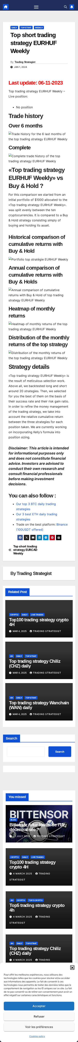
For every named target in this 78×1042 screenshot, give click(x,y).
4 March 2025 (23, 873)
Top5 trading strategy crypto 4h (36, 908)
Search (11, 738)
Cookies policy (37, 1036)
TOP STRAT (26, 27)
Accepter (39, 1006)
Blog (13, 820)
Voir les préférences (39, 1027)
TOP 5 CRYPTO (36, 900)
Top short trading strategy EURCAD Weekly (25, 550)
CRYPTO (14, 615)
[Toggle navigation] (36, 7)
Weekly (39, 27)
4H (11, 656)
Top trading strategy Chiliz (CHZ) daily (34, 663)
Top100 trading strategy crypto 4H (39, 622)
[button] (72, 967)
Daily (14, 27)
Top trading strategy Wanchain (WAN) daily (39, 705)
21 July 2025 (22, 836)
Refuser (39, 1016)
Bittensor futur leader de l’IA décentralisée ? (36, 827)
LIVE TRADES (37, 615)
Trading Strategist (25, 61)
